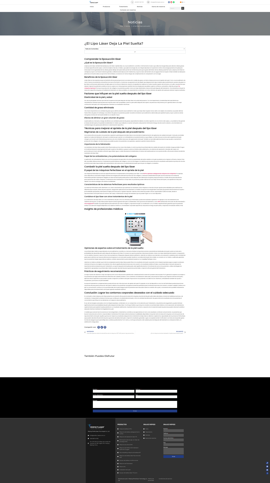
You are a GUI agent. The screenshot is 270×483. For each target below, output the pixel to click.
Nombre (95, 389)
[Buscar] (182, 8)
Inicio (92, 6)
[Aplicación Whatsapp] (174, 2)
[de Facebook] (169, 2)
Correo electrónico (98, 394)
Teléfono (138, 389)
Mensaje (95, 400)
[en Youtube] (171, 2)
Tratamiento (123, 6)
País (137, 394)
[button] (184, 49)
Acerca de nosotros (158, 6)
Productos (106, 6)
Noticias (140, 6)
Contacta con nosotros (128, 10)
